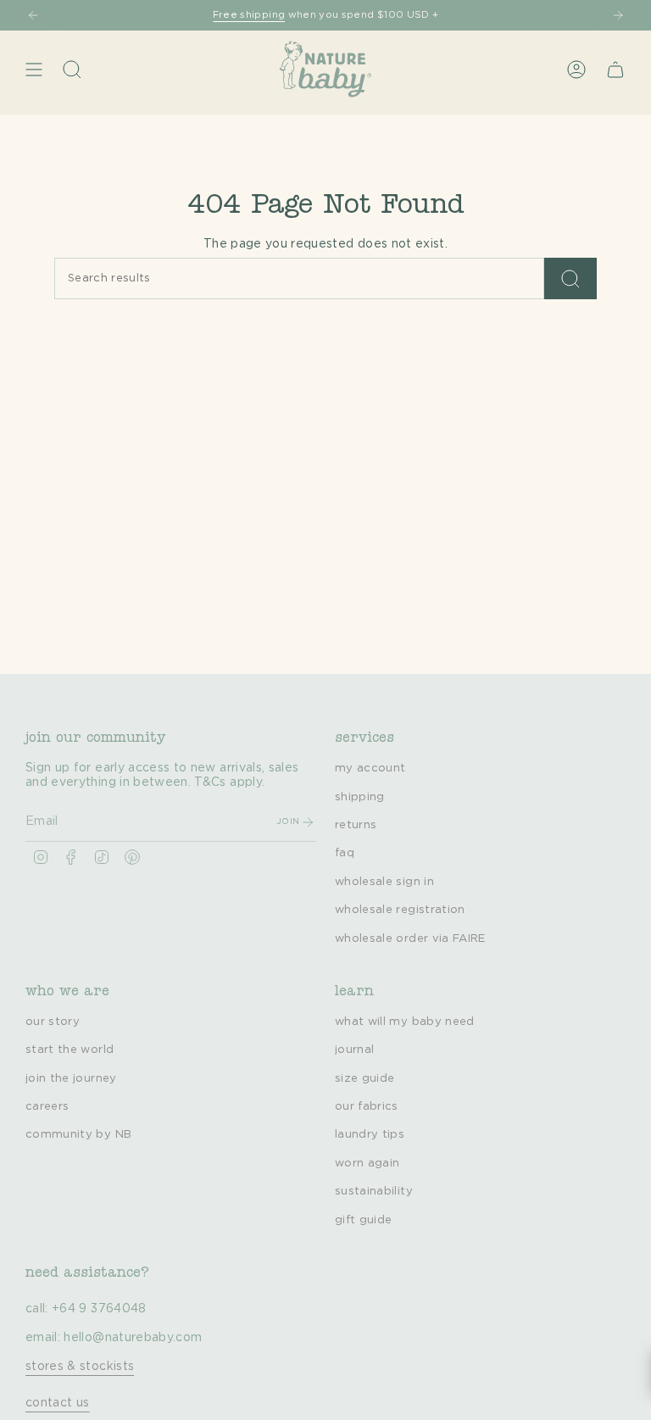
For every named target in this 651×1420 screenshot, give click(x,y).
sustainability (374, 1191)
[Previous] (33, 15)
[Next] (618, 15)
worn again (367, 1163)
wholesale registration (400, 910)
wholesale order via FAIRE (410, 938)
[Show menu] (34, 69)
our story (52, 1021)
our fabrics (366, 1106)
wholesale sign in (384, 882)
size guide (365, 1078)
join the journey (71, 1078)
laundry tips (369, 1134)
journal (354, 1049)
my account (370, 768)
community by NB (78, 1134)
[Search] (570, 278)
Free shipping (249, 14)
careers (47, 1106)
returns (355, 825)
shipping (360, 797)
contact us (57, 1403)
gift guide (363, 1220)
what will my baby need (405, 1021)
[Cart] (615, 69)
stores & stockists (79, 1367)
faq (344, 853)
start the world (69, 1049)
